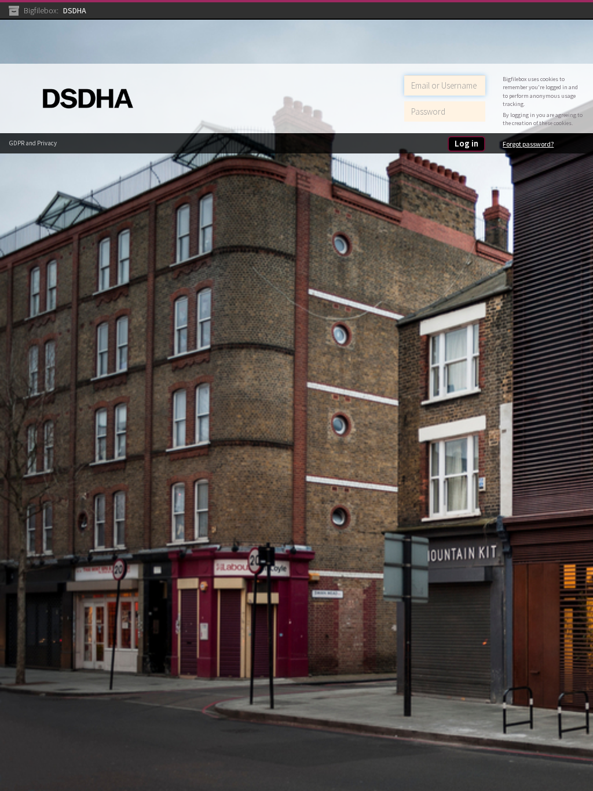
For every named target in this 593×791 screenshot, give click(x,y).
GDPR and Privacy (33, 143)
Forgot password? (528, 144)
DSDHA (74, 10)
